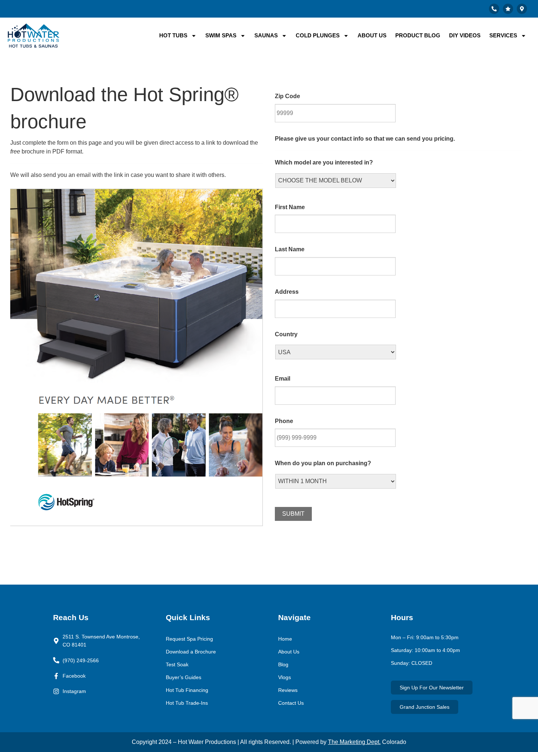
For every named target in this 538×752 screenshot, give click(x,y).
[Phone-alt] (494, 9)
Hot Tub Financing (187, 690)
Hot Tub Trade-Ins (187, 703)
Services (503, 35)
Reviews (288, 690)
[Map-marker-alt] (522, 9)
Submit (293, 514)
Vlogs (284, 677)
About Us (372, 35)
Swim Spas (220, 35)
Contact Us (291, 703)
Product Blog (417, 35)
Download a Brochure (191, 652)
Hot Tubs (173, 35)
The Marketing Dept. (354, 742)
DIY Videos (465, 35)
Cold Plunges (318, 35)
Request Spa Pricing (189, 639)
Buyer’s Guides (183, 677)
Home (285, 639)
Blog (283, 664)
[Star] (508, 9)
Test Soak (177, 664)
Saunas (266, 35)
